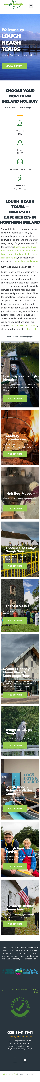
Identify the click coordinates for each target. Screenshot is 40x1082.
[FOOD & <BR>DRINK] (20, 123)
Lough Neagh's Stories (18, 850)
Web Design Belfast (9, 1074)
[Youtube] (25, 1060)
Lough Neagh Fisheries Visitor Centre (19, 790)
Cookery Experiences (16, 437)
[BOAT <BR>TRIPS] (20, 142)
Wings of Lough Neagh (19, 731)
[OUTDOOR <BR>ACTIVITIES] (20, 178)
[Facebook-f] (15, 1060)
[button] (31, 6)
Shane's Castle (17, 605)
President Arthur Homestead (20, 907)
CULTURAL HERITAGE (20, 169)
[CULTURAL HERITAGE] (20, 162)
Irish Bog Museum (20, 493)
